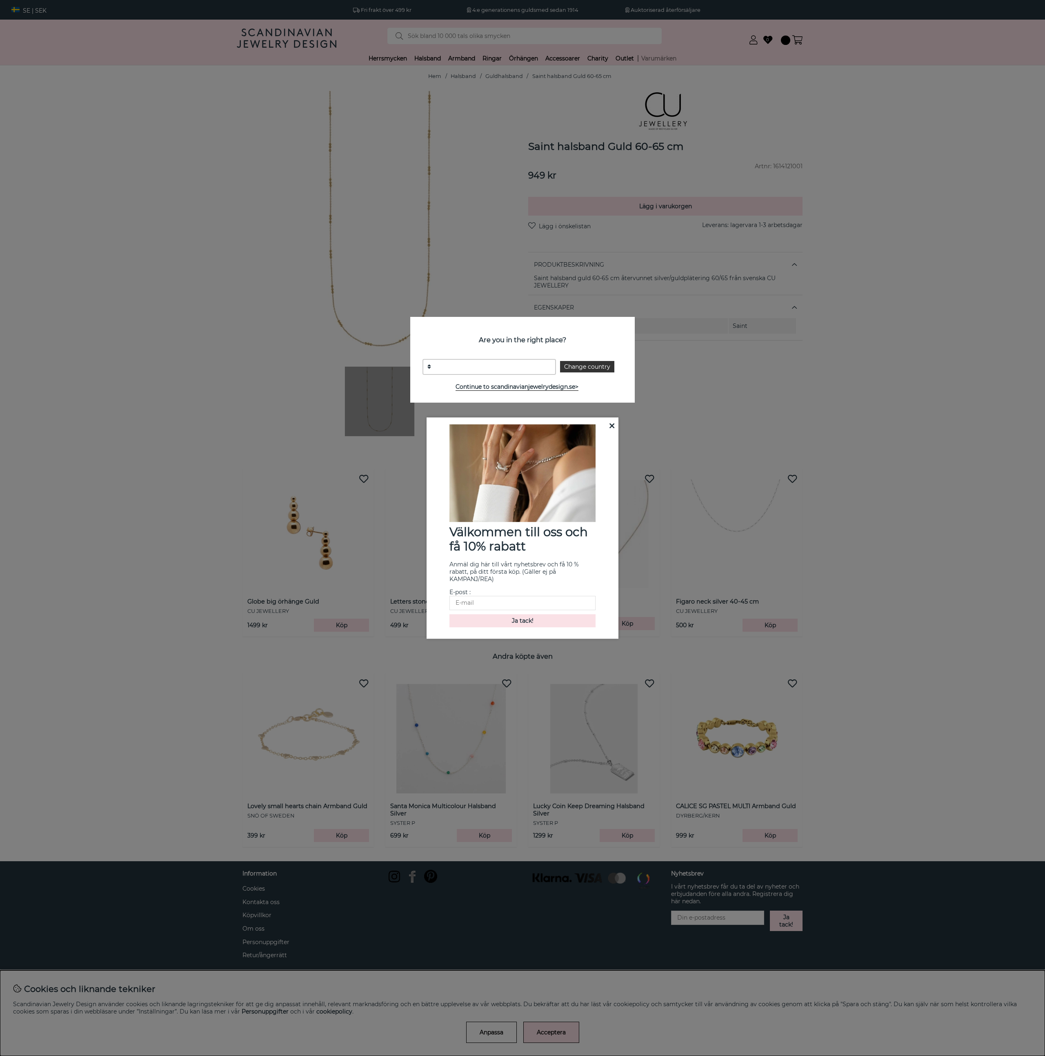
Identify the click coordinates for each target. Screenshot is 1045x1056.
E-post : (460, 592)
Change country (587, 366)
